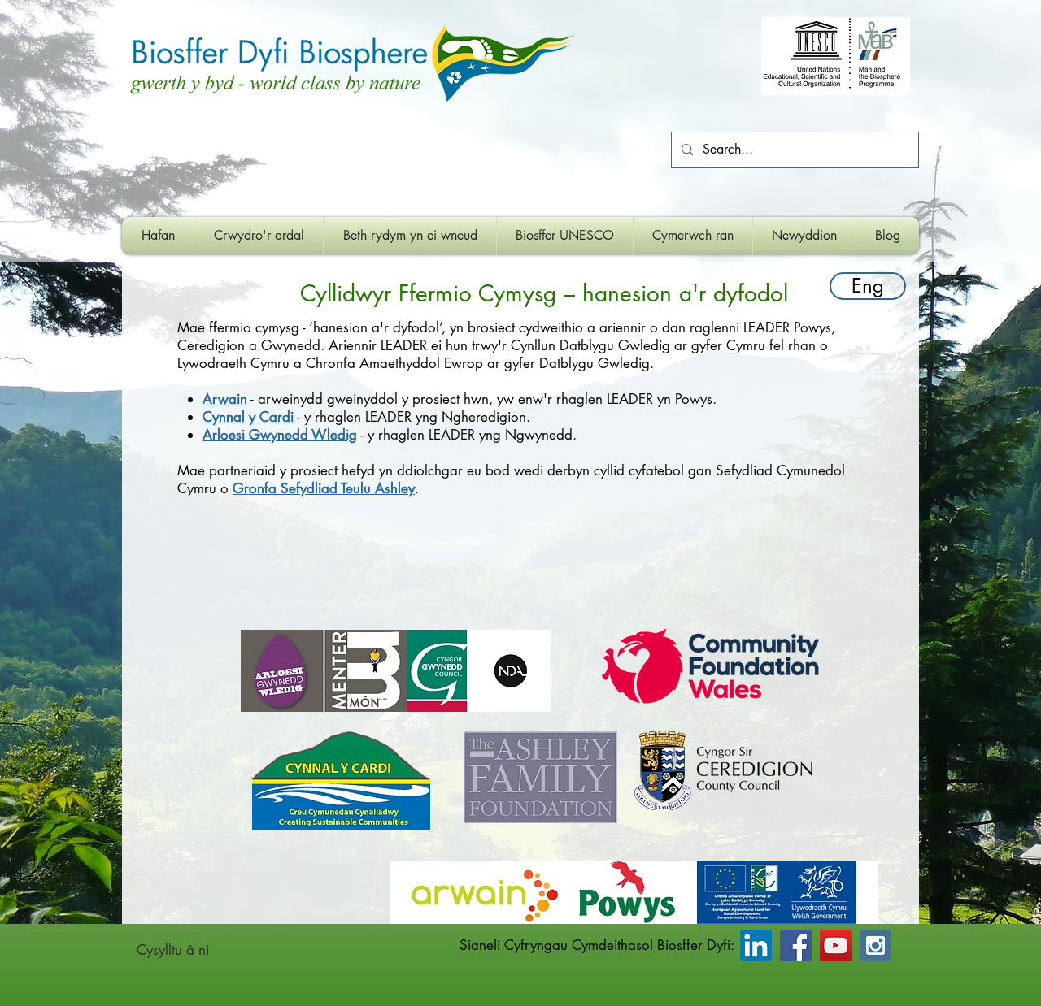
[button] (410, 235)
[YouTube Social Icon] (836, 945)
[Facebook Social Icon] (796, 945)
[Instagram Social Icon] (875, 945)
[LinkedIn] (756, 945)
